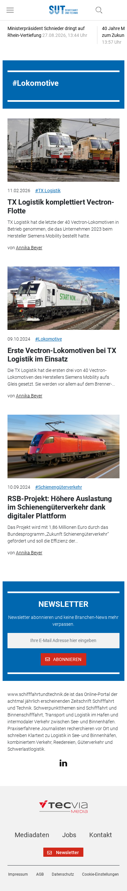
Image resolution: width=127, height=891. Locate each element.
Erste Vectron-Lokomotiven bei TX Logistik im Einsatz (61, 354)
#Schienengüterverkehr (58, 487)
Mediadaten (32, 835)
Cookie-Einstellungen (100, 874)
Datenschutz (63, 874)
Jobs (69, 835)
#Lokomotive (48, 339)
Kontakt (100, 835)
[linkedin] (63, 762)
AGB (40, 874)
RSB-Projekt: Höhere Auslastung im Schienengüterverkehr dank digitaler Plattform (59, 507)
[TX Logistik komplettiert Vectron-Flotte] (63, 150)
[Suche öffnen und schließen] (97, 10)
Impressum (18, 874)
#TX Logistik (48, 190)
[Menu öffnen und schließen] (12, 10)
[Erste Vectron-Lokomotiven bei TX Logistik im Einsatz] (63, 298)
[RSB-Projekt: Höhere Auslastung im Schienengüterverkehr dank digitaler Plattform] (63, 446)
